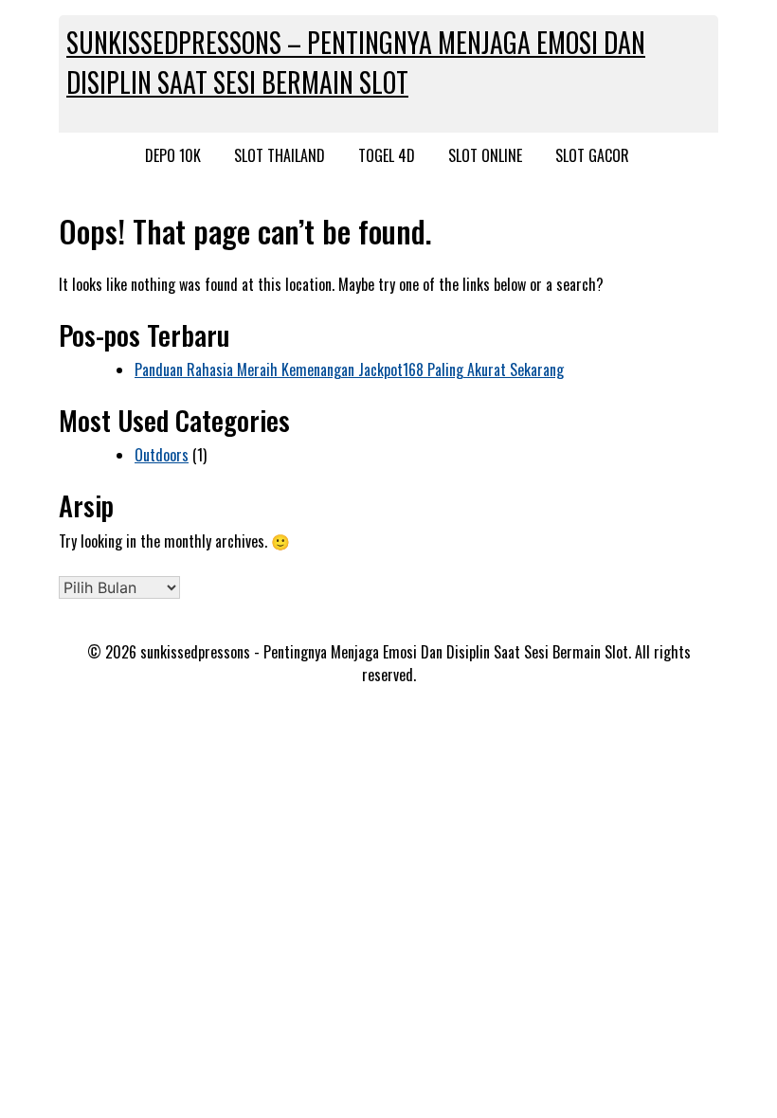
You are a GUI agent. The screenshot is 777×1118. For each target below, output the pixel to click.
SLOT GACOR (592, 155)
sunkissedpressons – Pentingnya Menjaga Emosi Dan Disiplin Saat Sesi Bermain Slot (355, 62)
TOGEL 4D (386, 155)
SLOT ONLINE (485, 155)
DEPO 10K (173, 155)
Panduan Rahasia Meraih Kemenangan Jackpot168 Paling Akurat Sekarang (349, 369)
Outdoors (162, 454)
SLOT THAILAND (279, 155)
